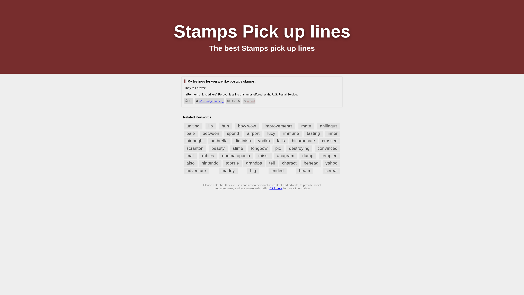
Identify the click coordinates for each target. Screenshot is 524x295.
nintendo (210, 163)
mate (306, 126)
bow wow (247, 126)
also (190, 163)
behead (311, 163)
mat (190, 155)
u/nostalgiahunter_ (211, 101)
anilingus (329, 126)
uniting (193, 126)
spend (233, 133)
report (251, 101)
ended (277, 170)
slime (238, 148)
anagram (285, 155)
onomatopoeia (236, 155)
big (253, 170)
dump (307, 155)
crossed (330, 140)
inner (333, 133)
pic (278, 148)
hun (225, 126)
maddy (228, 170)
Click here (276, 188)
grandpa (254, 163)
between (211, 133)
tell (272, 163)
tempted (330, 155)
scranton (194, 148)
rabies (208, 155)
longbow (259, 148)
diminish (243, 140)
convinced (327, 148)
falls (281, 140)
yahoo (331, 163)
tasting (313, 133)
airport (253, 133)
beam (304, 170)
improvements (278, 126)
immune (291, 133)
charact (289, 163)
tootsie (232, 163)
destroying (299, 148)
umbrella (219, 140)
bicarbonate (303, 140)
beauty (218, 148)
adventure (196, 170)
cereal (331, 170)
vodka (264, 140)
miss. (263, 155)
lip (210, 126)
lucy (271, 133)
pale (190, 133)
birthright (195, 140)
